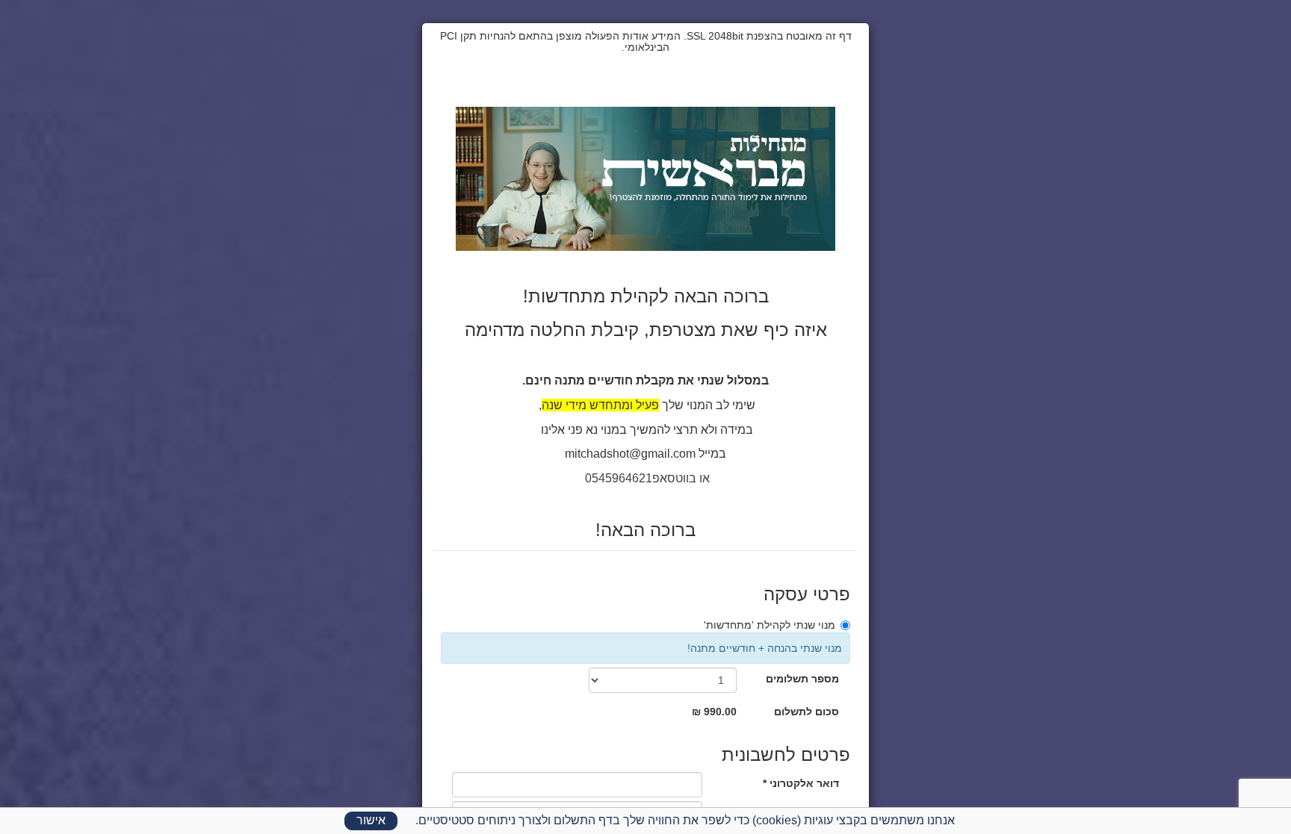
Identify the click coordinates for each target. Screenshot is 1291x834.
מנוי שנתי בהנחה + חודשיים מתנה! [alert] (764, 648)
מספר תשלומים (802, 679)
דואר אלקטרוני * (801, 783)
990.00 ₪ (714, 712)
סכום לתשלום (806, 712)
